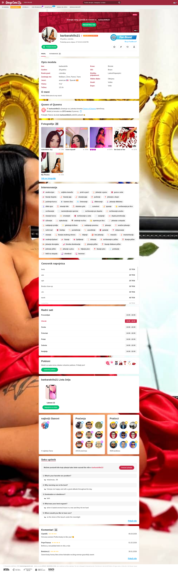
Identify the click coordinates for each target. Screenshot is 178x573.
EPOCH (44, 566)
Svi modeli (5, 7)
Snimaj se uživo (62, 7)
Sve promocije (37, 7)
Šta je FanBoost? (131, 41)
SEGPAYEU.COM (51, 566)
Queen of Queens (89, 109)
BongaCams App (75, 7)
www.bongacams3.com (26, 566)
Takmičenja (48, 7)
